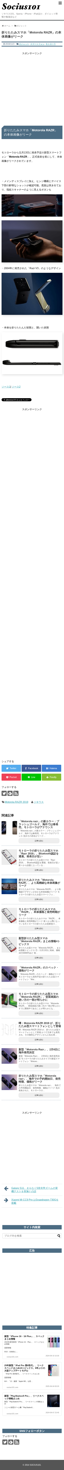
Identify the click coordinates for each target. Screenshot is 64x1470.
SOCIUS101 (35, 1465)
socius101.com (12, 1357)
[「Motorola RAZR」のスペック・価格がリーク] (9, 974)
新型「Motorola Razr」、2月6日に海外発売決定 (39, 1051)
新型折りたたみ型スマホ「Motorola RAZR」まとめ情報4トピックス (39, 941)
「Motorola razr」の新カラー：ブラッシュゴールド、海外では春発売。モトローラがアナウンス (39, 824)
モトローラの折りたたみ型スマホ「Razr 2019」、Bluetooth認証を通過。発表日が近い (39, 853)
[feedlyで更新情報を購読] (10, 793)
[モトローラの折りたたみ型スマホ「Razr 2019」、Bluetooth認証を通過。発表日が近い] (9, 857)
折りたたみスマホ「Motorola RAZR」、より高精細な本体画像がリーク (39, 882)
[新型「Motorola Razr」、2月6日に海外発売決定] (9, 1056)
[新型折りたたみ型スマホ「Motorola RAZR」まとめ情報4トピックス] (9, 945)
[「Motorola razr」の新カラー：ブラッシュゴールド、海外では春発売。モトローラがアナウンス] (9, 828)
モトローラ (51, 44)
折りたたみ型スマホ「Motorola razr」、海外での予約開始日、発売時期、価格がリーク (40, 1078)
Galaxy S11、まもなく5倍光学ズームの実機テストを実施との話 (34, 1190)
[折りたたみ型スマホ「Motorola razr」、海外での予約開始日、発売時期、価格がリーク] (9, 1082)
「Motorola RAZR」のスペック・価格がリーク (39, 969)
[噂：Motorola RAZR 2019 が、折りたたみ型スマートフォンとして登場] (9, 1029)
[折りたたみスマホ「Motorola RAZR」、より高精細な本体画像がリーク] (9, 886)
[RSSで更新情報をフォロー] (15, 793)
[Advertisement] (32, 88)
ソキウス (39, 802)
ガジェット (24, 44)
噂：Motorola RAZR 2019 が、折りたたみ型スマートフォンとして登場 (40, 1025)
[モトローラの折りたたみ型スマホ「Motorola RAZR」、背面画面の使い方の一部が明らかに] (9, 1000)
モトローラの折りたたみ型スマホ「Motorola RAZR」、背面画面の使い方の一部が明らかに (39, 996)
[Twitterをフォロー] (4, 793)
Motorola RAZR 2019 (16, 802)
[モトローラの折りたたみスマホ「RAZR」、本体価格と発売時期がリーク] (9, 915)
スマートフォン (37, 44)
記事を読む (39, 841)
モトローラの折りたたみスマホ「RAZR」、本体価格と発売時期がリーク (39, 912)
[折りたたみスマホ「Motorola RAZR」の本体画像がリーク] (51, 768)
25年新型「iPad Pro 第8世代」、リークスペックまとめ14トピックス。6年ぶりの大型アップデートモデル (24, 1368)
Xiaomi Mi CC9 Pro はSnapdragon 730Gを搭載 (35, 1201)
